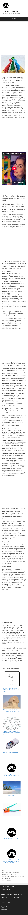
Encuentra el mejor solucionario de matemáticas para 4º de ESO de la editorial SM (11, 775)
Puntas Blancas (11, 795)
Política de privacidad (7, 899)
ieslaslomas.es (4, 909)
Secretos (4, 874)
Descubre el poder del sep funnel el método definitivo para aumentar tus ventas (11, 690)
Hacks (10, 872)
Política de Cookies (6, 902)
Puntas (5, 870)
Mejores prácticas (17, 872)
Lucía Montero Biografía (6, 889)
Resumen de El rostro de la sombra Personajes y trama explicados (11, 839)
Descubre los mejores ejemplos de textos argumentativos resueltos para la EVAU (11, 733)
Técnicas (9, 874)
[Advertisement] (14, 40)
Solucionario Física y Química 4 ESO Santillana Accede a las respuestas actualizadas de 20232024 (11, 861)
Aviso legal (4, 897)
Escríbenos (16, 897)
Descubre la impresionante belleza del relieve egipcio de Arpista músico (11, 710)
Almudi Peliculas (7, 880)
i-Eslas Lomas (11, 11)
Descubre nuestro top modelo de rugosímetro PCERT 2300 (10, 753)
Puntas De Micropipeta (12, 817)
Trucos (14, 874)
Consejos (5, 872)
